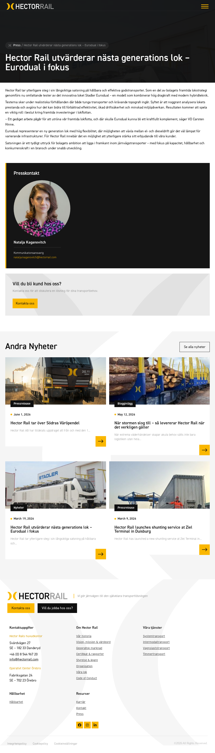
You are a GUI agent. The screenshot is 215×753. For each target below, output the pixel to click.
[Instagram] (87, 725)
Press (17, 45)
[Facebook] (79, 725)
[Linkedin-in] (95, 725)
